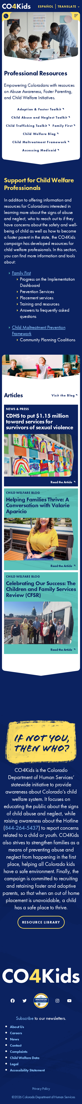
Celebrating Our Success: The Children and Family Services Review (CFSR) (41, 589)
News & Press (17, 409)
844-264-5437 (21, 828)
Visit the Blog (63, 395)
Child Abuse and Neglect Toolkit (39, 118)
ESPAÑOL (46, 7)
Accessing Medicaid (39, 150)
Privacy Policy (41, 1088)
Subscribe (25, 1018)
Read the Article (62, 482)
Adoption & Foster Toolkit (39, 109)
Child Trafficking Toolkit (26, 126)
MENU (76, 16)
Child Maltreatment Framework (39, 142)
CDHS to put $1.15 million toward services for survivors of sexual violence (39, 421)
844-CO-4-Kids (6, 16)
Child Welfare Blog (39, 134)
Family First (63, 126)
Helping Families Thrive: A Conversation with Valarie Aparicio (37, 505)
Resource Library (41, 922)
